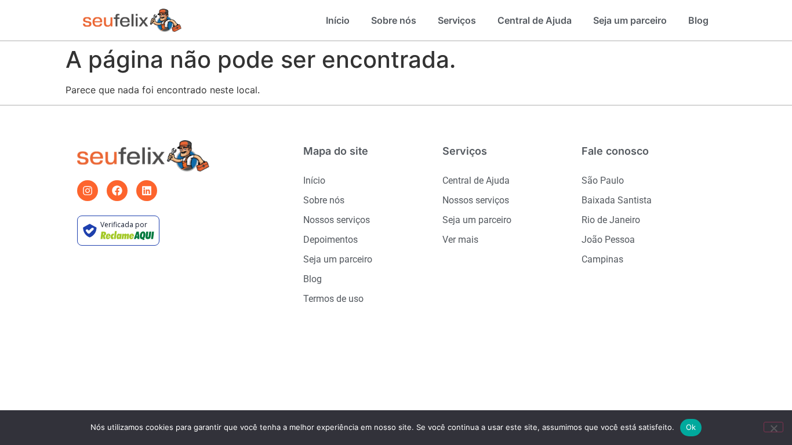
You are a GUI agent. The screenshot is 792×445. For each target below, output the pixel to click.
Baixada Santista (617, 200)
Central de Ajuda (534, 20)
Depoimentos (330, 239)
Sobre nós (393, 20)
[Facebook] (117, 190)
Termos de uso (333, 298)
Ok (691, 427)
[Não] (773, 427)
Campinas (602, 259)
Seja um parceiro (630, 20)
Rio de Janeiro (611, 219)
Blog (698, 20)
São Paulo (603, 180)
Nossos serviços (336, 219)
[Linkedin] (146, 190)
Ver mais (460, 239)
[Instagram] (87, 190)
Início (338, 20)
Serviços (457, 20)
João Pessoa (608, 239)
